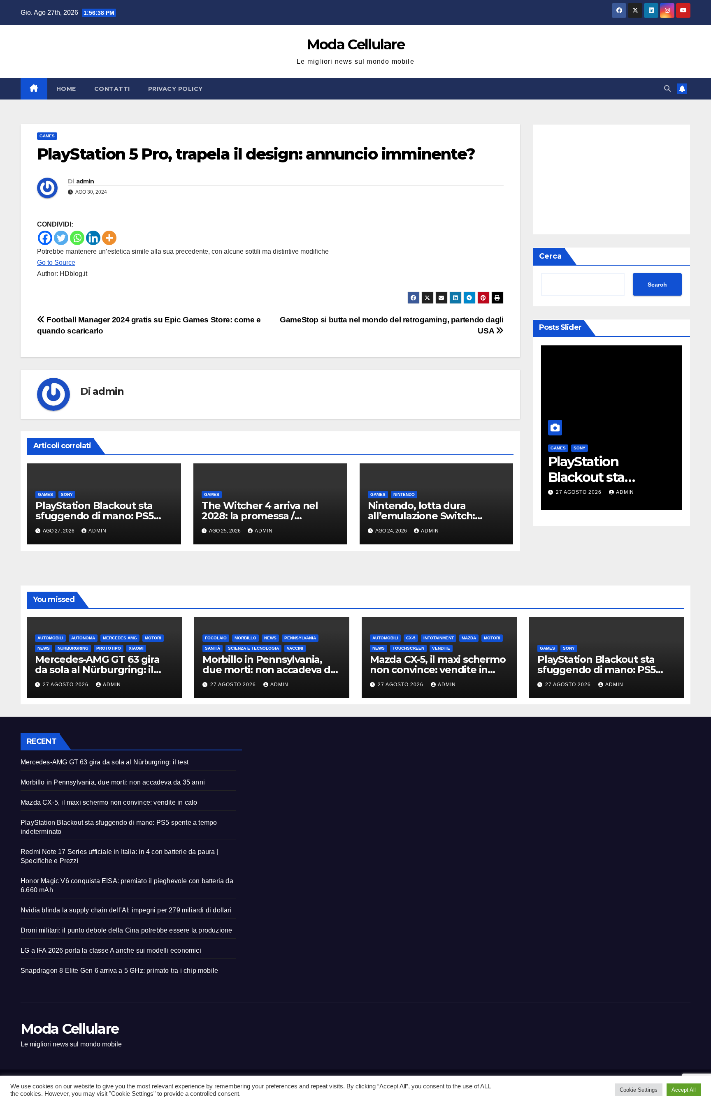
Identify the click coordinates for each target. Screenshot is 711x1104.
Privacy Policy (175, 89)
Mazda (469, 638)
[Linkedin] (93, 238)
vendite (441, 648)
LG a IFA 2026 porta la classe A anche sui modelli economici (111, 950)
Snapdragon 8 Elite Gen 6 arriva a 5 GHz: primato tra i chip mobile (119, 970)
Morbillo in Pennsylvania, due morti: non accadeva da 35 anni (269, 669)
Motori (153, 638)
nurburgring (73, 648)
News (43, 648)
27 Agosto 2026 (579, 492)
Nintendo (404, 494)
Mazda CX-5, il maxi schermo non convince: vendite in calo (438, 669)
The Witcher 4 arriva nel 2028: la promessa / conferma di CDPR (260, 516)
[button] (667, 88)
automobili (50, 638)
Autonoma (83, 638)
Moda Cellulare (355, 44)
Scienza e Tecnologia (253, 648)
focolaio (216, 638)
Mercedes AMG (120, 638)
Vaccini (295, 648)
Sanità (212, 648)
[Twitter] (61, 238)
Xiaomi (136, 648)
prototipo (108, 648)
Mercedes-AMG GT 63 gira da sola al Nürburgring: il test (97, 669)
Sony (67, 494)
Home (66, 89)
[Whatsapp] (77, 238)
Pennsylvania (300, 638)
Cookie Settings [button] (639, 1090)
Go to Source (56, 262)
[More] (109, 238)
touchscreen (408, 648)
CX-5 (411, 638)
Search (657, 284)
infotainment (438, 638)
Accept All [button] (684, 1090)
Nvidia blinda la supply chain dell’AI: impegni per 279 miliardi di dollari (126, 910)
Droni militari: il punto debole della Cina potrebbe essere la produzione (126, 930)
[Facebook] (45, 238)
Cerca (550, 256)
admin (85, 181)
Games (47, 136)
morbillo (245, 638)
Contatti (112, 89)
